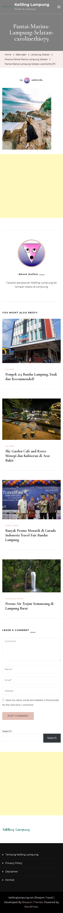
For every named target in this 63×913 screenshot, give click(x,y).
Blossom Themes (32, 902)
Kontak (9, 879)
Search (7, 731)
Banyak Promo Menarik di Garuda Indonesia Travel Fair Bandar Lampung (30, 535)
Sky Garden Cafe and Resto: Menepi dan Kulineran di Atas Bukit (27, 456)
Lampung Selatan (40, 54)
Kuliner (10, 369)
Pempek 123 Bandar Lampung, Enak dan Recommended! (31, 376)
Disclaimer (11, 871)
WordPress (31, 906)
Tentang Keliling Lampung (22, 854)
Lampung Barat (14, 598)
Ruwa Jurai (12, 525)
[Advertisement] (31, 186)
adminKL (37, 80)
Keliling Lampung (32, 4)
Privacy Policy (13, 863)
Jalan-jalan (21, 54)
